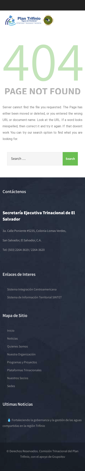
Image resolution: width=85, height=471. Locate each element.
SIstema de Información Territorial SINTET (34, 297)
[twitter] (19, 6)
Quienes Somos (17, 346)
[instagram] (26, 6)
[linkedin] (33, 6)
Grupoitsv (58, 457)
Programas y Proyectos (22, 362)
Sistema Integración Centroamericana (32, 289)
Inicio (10, 330)
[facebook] (12, 6)
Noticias (12, 338)
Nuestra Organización (21, 354)
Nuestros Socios (17, 378)
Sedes (11, 386)
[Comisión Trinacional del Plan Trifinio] (29, 26)
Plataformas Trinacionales (24, 370)
